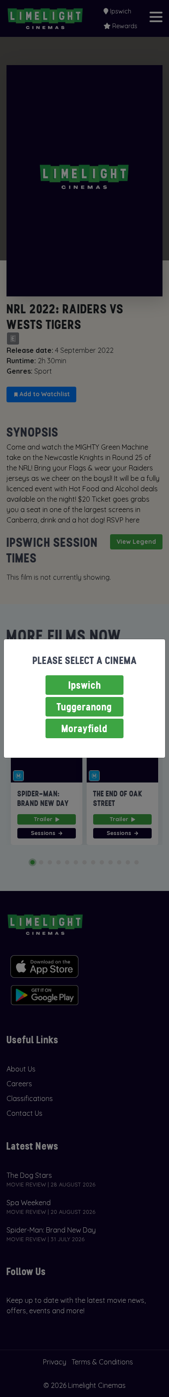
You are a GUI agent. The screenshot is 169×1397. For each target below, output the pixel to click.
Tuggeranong (84, 706)
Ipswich (84, 685)
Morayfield (84, 728)
